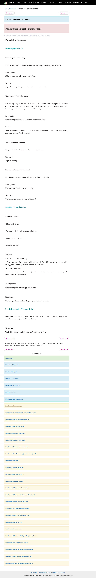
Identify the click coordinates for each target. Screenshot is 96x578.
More (86, 2)
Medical (43, 2)
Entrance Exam (77, 2)
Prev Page (10, 13)
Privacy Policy (34, 572)
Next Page (63, 13)
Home (6, 8)
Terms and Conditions (44, 572)
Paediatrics (12, 8)
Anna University (34, 2)
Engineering (52, 2)
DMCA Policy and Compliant (58, 572)
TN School (67, 2)
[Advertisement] (82, 36)
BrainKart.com (14, 3)
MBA (60, 2)
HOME (25, 2)
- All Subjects (11, 365)
